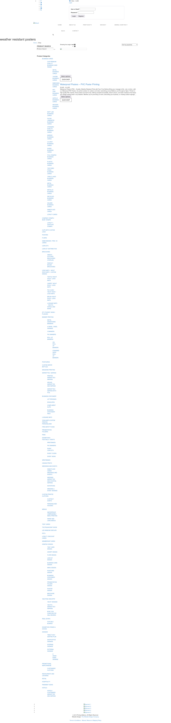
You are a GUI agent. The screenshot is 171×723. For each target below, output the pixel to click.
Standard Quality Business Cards (50, 129)
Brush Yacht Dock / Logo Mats (51, 298)
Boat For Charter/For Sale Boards (51, 613)
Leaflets (45, 246)
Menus (44, 509)
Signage (45, 632)
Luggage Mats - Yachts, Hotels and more (52, 305)
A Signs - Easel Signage (52, 327)
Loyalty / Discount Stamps (50, 224)
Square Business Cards (50, 204)
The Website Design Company (90, 717)
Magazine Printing (48, 370)
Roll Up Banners (50, 338)
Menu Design (51, 568)
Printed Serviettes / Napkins (51, 377)
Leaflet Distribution (49, 249)
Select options (65, 76)
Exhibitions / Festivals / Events (48, 438)
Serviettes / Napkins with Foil (51, 390)
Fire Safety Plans (48, 427)
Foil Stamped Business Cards (51, 156)
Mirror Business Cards (50, 137)
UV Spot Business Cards (50, 143)
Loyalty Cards (52, 214)
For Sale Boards (50, 622)
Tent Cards (46, 524)
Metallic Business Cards (50, 191)
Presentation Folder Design (52, 584)
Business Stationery (49, 396)
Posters (45, 235)
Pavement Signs (47, 685)
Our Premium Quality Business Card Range (52, 64)
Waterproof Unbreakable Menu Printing (52, 514)
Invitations (51, 486)
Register (81, 16)
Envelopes (51, 402)
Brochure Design (50, 594)
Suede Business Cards (50, 150)
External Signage (50, 650)
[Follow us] (41, 3)
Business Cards (47, 59)
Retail (44, 678)
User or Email (75, 9)
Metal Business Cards (56, 71)
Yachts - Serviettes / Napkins (51, 606)
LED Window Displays (49, 530)
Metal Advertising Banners (51, 321)
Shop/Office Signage (51, 640)
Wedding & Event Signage (52, 489)
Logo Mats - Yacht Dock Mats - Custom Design (49, 272)
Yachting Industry (48, 599)
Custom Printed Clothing (47, 495)
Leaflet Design (50, 559)
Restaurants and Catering (48, 674)
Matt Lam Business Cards (50, 113)
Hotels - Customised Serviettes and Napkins (51, 693)
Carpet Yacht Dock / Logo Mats (52, 285)
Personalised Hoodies (52, 504)
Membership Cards (48, 541)
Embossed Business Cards (56, 85)
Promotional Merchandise (46, 664)
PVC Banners (51, 334)
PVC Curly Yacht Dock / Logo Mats (51, 291)
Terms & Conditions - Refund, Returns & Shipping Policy (85, 720)
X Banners (50, 331)
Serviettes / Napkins (49, 373)
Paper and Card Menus (51, 519)
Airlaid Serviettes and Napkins (51, 384)
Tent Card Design (50, 548)
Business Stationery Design (51, 577)
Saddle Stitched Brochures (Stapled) (51, 257)
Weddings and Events (49, 466)
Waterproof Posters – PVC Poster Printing (79, 84)
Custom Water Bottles (47, 366)
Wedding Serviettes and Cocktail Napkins (51, 480)
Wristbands (51, 442)
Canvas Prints (47, 463)
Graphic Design (47, 544)
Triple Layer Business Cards (51, 178)
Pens (43, 435)
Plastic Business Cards (50, 163)
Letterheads (51, 399)
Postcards (46, 362)
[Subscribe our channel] (41, 8)
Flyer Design (51, 555)
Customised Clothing (51, 669)
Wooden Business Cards (56, 106)
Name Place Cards (51, 210)
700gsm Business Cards (56, 78)
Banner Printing (48, 317)
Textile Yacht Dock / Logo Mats (52, 278)
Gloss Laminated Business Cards (50, 121)
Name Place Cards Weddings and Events (52, 471)
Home (35, 43)
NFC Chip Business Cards (56, 92)
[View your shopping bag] (70, 1)
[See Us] (41, 4)
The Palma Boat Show (49, 527)
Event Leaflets (50, 449)
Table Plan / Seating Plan (51, 636)
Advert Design (52, 552)
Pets (43, 533)
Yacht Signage (52, 602)
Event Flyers (51, 453)
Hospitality (46, 682)
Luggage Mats (47, 417)
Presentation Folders (47, 431)
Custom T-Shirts (50, 500)
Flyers (44, 238)
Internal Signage (50, 645)
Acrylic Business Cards (56, 100)
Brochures (46, 252)
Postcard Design (50, 571)
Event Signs (51, 456)
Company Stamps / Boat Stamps (48, 219)
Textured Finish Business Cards (50, 170)
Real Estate (46, 619)
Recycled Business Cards (50, 198)
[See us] (41, 10)
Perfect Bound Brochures (51, 265)
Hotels (44, 688)
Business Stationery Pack (51, 411)
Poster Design (49, 589)
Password (74, 12)
